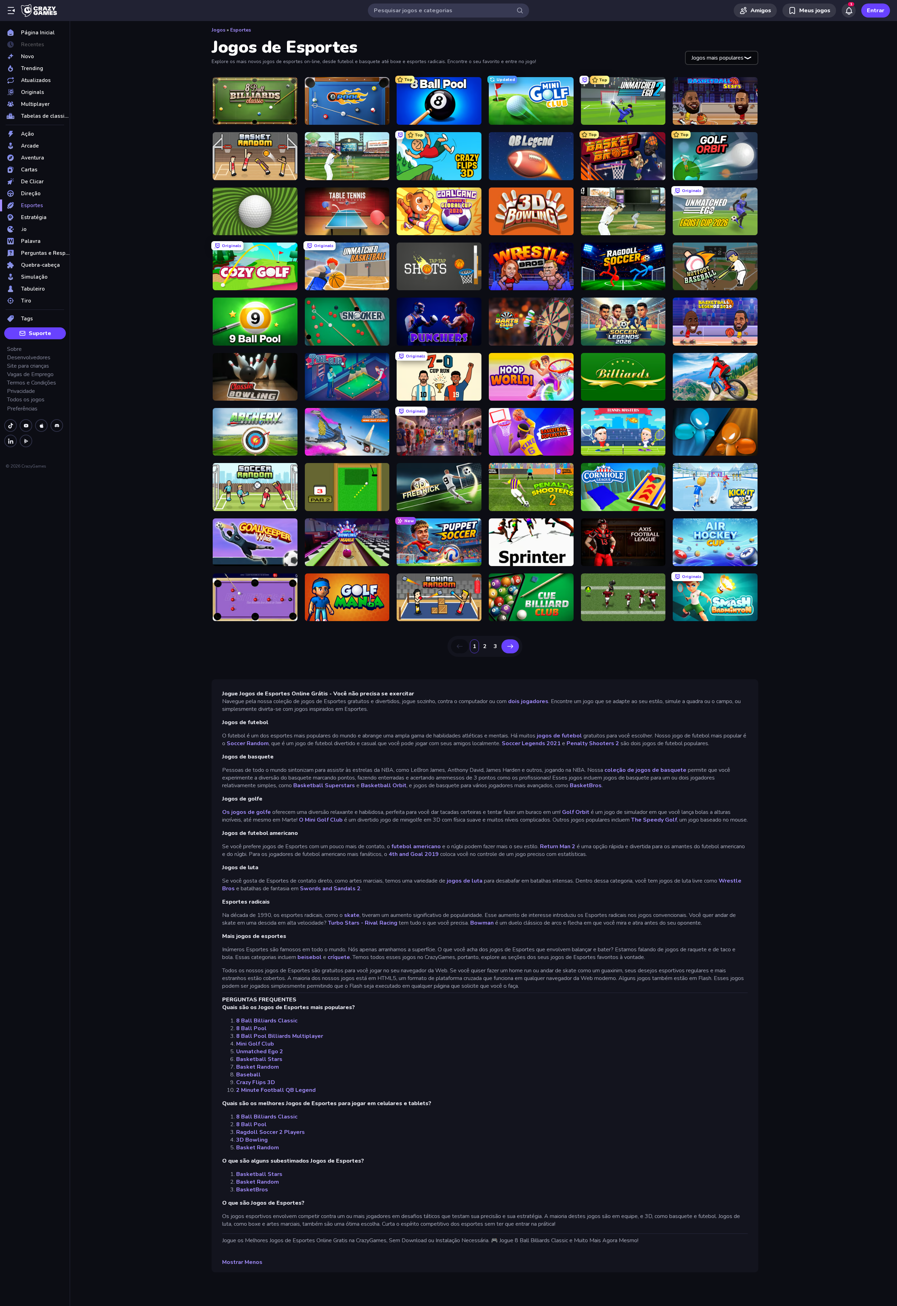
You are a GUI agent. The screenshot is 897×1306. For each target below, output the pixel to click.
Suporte (40, 333)
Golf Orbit (575, 812)
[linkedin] (10, 441)
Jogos (218, 30)
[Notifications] (849, 11)
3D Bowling (252, 1140)
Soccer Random (248, 743)
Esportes (240, 30)
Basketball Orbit (383, 785)
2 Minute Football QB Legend (276, 1090)
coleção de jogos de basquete (645, 770)
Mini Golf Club (255, 1044)
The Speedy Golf (654, 820)
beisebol (309, 957)
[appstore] (41, 425)
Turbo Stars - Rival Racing (363, 923)
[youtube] (26, 425)
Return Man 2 (557, 846)
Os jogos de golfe (246, 812)
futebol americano (416, 846)
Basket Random (257, 1067)
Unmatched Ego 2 (259, 1051)
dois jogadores (528, 701)
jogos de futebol (559, 736)
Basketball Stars (259, 1059)
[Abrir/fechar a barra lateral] (11, 10)
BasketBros (586, 785)
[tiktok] (10, 425)
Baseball (248, 1075)
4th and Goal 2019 (414, 854)
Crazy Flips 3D (255, 1082)
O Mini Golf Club (321, 820)
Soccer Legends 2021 (531, 743)
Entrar (875, 10)
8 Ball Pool (251, 1028)
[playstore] (26, 441)
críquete (339, 957)
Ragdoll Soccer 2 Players (270, 1132)
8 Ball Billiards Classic (266, 1021)
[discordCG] (56, 425)
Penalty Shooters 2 (593, 743)
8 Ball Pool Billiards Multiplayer (279, 1036)
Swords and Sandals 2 (330, 888)
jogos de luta (464, 881)
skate (352, 915)
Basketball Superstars (324, 785)
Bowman (482, 923)
